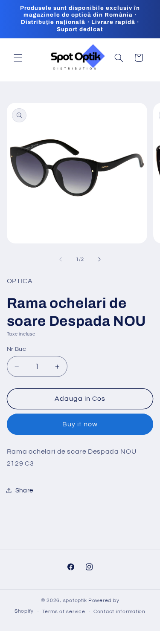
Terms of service (63, 611)
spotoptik (75, 600)
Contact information (119, 611)
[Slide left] (60, 259)
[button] (18, 57)
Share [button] (24, 490)
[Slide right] (99, 259)
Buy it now (80, 424)
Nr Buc (16, 349)
